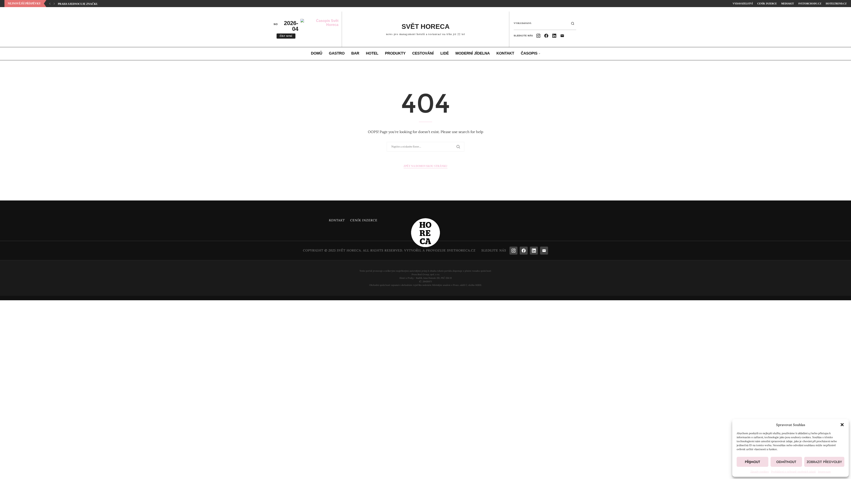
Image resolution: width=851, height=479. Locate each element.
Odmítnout (786, 461)
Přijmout (752, 461)
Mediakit (787, 3)
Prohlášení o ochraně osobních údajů (793, 471)
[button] (842, 424)
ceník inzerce (767, 3)
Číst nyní (286, 36)
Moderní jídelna (472, 53)
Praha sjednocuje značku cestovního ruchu (92, 4)
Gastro (337, 53)
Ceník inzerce (363, 220)
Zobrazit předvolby (824, 461)
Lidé (444, 53)
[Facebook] (546, 36)
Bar (355, 53)
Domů (316, 53)
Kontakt (505, 53)
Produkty (395, 53)
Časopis (529, 53)
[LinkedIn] (554, 36)
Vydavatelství (743, 3)
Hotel (372, 53)
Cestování (423, 53)
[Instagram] (538, 36)
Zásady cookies (759, 471)
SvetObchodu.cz (809, 3)
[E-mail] (562, 36)
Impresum (824, 471)
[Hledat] (572, 23)
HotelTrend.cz (836, 3)
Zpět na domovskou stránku (425, 166)
